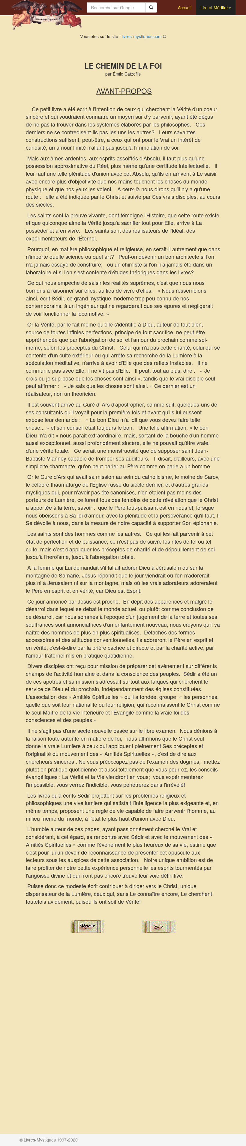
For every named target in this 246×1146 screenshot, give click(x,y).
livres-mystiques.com (142, 36)
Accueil (184, 7)
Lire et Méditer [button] (214, 7)
